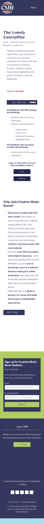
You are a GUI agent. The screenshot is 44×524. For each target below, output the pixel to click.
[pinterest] (27, 492)
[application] (22, 102)
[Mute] (28, 102)
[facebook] (12, 492)
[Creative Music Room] (22, 452)
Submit (22, 405)
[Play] (10, 102)
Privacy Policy (13, 502)
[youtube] (22, 492)
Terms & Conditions (29, 502)
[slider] (33, 102)
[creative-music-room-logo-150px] (7, 2)
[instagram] (17, 492)
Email (7, 383)
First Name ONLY (12, 393)
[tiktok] (31, 492)
